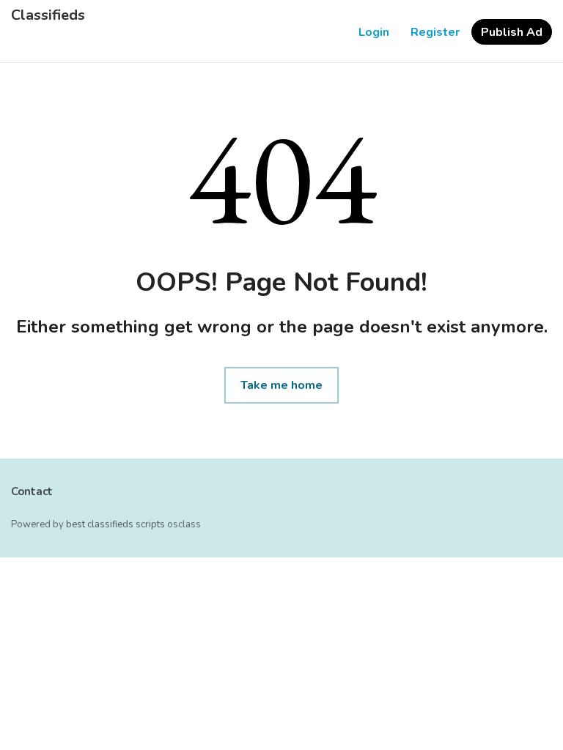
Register (435, 32)
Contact (32, 491)
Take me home (281, 385)
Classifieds (48, 15)
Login (373, 32)
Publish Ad (511, 32)
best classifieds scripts (115, 524)
